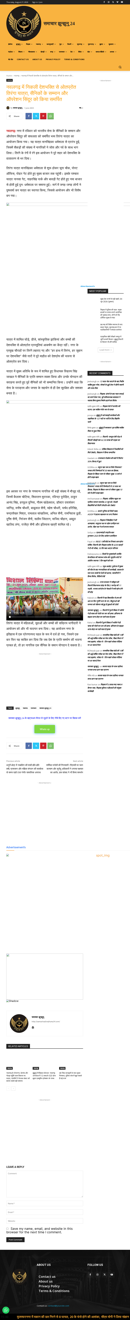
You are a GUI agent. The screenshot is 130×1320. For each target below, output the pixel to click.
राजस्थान (33, 708)
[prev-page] (8, 1088)
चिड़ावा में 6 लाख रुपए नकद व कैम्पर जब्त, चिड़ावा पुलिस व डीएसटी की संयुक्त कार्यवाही (105, 688)
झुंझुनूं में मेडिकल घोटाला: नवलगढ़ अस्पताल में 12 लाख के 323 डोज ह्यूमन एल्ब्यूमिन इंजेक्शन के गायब (44, 1076)
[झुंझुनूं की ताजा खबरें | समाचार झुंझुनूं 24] (19, 1277)
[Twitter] (113, 2)
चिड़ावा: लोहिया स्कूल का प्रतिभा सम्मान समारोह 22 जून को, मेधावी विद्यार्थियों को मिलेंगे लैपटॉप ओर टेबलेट (104, 502)
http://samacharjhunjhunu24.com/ (46, 1021)
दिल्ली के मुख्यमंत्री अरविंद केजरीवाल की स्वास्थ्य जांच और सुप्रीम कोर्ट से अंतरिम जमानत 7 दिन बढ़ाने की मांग (104, 557)
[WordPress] (33, 1027)
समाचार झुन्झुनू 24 (45, 708)
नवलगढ (25, 708)
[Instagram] (108, 2)
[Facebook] (104, 2)
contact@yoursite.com (58, 1305)
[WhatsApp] (50, 116)
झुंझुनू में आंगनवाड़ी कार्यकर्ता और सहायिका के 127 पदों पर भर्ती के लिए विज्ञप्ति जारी (104, 418)
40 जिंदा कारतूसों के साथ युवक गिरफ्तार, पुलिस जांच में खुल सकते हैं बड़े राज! (70, 1076)
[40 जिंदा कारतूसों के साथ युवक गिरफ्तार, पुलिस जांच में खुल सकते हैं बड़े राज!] (71, 1061)
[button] (120, 67)
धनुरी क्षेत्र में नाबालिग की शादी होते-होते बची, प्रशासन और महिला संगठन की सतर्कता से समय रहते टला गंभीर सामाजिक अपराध (24, 769)
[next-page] (13, 1088)
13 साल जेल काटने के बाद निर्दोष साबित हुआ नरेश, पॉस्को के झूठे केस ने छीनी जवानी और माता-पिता (106, 384)
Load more (105, 350)
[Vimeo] (117, 2)
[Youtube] (122, 2)
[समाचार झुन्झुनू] (8, 107)
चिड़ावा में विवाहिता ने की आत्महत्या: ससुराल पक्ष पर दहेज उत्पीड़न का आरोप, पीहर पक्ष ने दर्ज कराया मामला (103, 523)
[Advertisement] (44, 313)
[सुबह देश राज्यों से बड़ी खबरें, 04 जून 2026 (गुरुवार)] (93, 301)
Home (9, 75)
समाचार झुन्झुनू (17, 108)
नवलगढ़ (16, 75)
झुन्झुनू (18, 708)
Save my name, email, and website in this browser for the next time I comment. (39, 1230)
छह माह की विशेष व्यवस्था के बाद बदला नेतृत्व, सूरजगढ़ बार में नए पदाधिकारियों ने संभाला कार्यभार (111, 327)
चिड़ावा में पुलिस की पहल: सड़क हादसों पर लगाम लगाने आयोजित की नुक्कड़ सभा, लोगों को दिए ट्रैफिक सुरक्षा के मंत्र (111, 314)
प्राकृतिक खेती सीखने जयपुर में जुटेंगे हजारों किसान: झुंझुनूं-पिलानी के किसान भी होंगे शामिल (111, 339)
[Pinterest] (43, 116)
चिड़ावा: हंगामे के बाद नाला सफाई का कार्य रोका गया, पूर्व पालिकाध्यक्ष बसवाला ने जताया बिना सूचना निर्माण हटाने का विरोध (106, 397)
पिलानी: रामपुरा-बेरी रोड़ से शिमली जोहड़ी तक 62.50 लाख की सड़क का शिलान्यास (105, 440)
